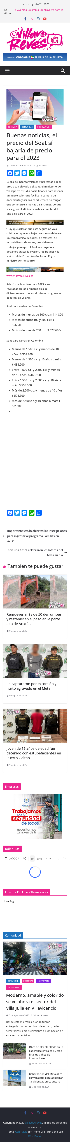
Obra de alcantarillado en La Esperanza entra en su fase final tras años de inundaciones (46, 1052)
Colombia (12, 127)
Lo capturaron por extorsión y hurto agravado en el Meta (31, 686)
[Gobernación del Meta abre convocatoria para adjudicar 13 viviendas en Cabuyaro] (14, 1080)
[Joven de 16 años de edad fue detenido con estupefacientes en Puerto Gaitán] (35, 711)
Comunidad (27, 127)
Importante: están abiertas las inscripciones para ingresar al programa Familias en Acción (37, 536)
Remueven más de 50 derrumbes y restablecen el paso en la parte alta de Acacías (34, 619)
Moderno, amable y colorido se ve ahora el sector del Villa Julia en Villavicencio (35, 1001)
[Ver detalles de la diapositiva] (35, 57)
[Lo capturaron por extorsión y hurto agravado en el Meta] (35, 647)
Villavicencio (14, 987)
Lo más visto (44, 981)
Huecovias (28, 981)
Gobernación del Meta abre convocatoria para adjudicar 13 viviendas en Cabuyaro (46, 1077)
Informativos (43, 127)
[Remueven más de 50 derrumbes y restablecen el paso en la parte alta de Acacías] (35, 577)
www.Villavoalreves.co (19, 276)
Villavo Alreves (41, 1015)
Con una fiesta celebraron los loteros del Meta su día (35, 552)
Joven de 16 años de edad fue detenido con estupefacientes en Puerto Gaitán (33, 753)
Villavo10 (43, 165)
